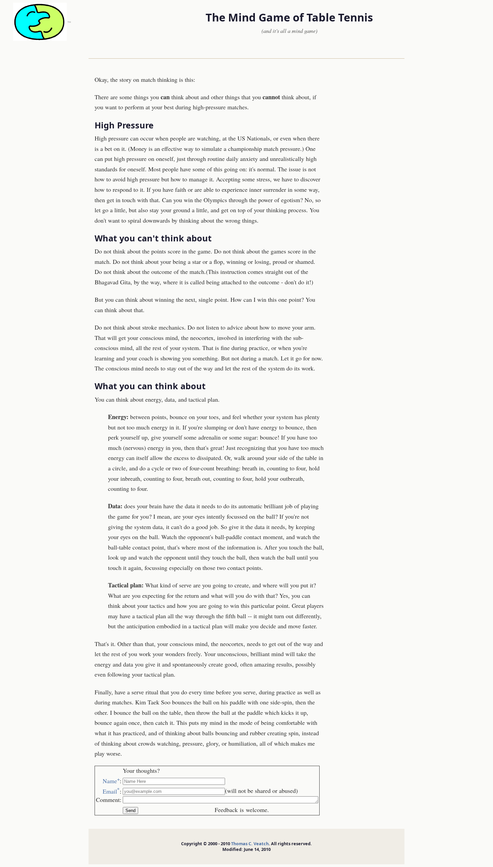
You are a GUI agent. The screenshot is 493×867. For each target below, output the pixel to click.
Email (111, 791)
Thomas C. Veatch (250, 844)
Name (111, 781)
